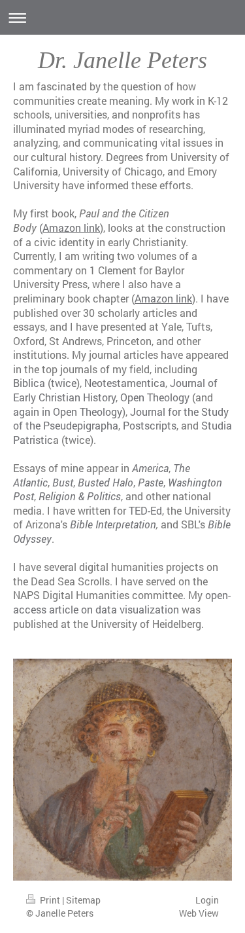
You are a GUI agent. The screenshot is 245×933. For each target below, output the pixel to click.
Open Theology (154, 397)
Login (207, 900)
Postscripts (149, 425)
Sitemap (83, 900)
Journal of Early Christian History (115, 390)
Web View (199, 913)
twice (63, 383)
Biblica (29, 383)
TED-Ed (145, 510)
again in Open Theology (67, 411)
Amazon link (163, 298)
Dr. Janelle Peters (122, 60)
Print (50, 900)
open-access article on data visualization (122, 602)
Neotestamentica (124, 383)
